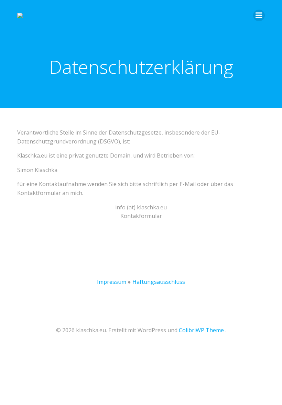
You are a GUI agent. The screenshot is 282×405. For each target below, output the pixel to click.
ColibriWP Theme (201, 330)
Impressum (111, 282)
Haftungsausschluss (158, 282)
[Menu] (259, 15)
